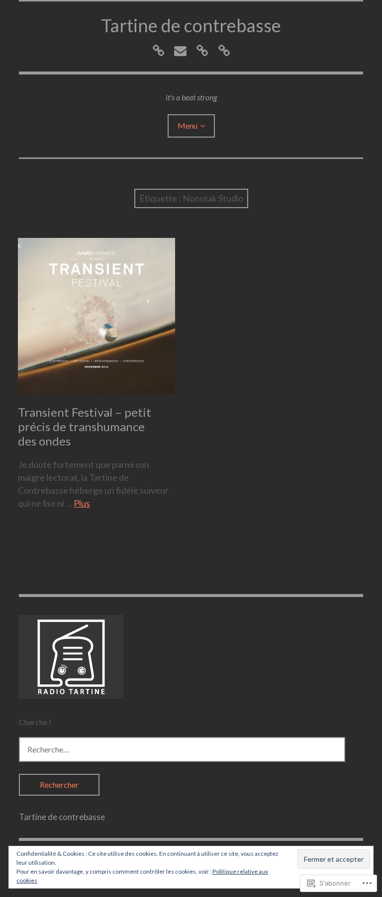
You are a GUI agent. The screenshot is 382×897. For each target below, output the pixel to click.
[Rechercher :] (182, 749)
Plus (82, 503)
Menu (187, 125)
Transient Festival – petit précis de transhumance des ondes (84, 426)
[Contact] (180, 50)
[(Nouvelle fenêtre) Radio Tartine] (71, 695)
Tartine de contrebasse (191, 25)
